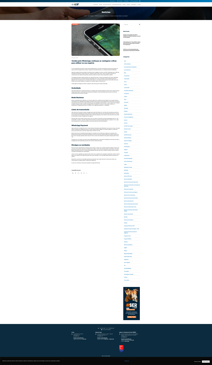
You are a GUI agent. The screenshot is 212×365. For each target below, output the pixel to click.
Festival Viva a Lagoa (128, 126)
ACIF (125, 61)
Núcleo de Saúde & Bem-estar (130, 206)
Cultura (125, 96)
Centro (125, 84)
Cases (125, 81)
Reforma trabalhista (128, 244)
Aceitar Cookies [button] (206, 361)
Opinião (125, 217)
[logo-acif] (75, 4)
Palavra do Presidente (128, 220)
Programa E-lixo (127, 236)
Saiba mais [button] (127, 360)
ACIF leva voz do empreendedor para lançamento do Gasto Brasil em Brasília (131, 50)
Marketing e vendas (128, 167)
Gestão (125, 131)
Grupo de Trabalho (128, 140)
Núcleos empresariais (128, 214)
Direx (125, 99)
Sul (124, 265)
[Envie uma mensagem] (102, 329)
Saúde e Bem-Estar (128, 256)
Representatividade (128, 253)
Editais (125, 105)
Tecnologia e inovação (128, 274)
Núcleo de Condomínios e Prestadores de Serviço (132, 185)
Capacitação (126, 78)
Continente (126, 93)
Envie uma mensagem (107, 329)
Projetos (126, 241)
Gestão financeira (127, 134)
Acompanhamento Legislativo (130, 67)
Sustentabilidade (127, 268)
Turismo (125, 277)
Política (125, 223)
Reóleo (125, 250)
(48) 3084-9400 (102, 328)
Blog (125, 72)
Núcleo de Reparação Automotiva (131, 204)
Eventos (125, 123)
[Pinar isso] (84, 173)
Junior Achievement (128, 161)
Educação (126, 108)
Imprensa (126, 143)
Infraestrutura (127, 146)
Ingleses (126, 149)
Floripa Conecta (127, 129)
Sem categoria (127, 262)
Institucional (126, 155)
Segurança (126, 259)
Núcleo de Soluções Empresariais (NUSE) (131, 210)
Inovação (126, 152)
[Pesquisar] (140, 24)
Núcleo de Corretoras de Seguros (131, 192)
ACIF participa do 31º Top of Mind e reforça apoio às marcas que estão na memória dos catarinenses (131, 43)
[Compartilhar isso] (75, 173)
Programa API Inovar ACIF (129, 225)
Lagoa (125, 164)
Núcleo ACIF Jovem (128, 176)
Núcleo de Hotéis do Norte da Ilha (131, 198)
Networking (126, 173)
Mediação (126, 170)
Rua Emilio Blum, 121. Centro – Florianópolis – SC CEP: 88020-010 (78, 335)
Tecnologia (126, 271)
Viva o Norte (126, 280)
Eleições (126, 111)
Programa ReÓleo (127, 238)
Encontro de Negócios (128, 117)
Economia (126, 102)
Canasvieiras (126, 75)
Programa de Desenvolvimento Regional (130, 232)
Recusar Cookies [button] (197, 361)
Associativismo (127, 70)
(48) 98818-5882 (111, 328)
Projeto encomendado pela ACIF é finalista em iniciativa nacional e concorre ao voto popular (131, 36)
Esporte (125, 120)
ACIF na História (127, 64)
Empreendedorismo (128, 114)
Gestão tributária (127, 137)
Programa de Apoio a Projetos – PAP (131, 228)
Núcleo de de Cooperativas (129, 195)
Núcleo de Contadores (128, 189)
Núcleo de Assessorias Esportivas (131, 182)
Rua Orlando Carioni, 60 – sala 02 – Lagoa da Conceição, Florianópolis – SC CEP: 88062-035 (105, 335)
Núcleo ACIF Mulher (128, 179)
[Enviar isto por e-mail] (72, 173)
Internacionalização (128, 158)
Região (125, 247)
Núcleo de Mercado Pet (128, 201)
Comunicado (126, 87)
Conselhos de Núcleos (128, 90)
